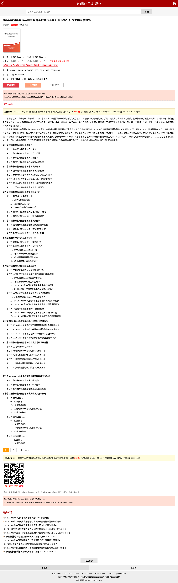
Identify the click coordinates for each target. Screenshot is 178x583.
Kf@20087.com (17, 75)
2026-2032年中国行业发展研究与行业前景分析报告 (32, 521)
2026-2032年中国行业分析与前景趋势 (26, 518)
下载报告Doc (55, 85)
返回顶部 (89, 561)
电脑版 (133, 568)
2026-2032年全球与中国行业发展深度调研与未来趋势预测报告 (37, 533)
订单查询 (33, 85)
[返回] (2, 3)
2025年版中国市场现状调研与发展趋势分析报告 (30, 544)
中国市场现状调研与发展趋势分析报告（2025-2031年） (32, 536)
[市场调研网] (175, 3)
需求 (18, 126)
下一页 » (25, 450)
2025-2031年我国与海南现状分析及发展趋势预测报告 (35, 548)
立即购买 (11, 85)
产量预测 (41, 289)
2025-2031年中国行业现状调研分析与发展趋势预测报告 (32, 540)
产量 (38, 274)
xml (100, 580)
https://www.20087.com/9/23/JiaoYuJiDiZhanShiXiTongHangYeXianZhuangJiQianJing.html (38, 97)
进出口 (27, 389)
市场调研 (12, 129)
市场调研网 (95, 3)
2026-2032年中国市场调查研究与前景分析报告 (30, 525)
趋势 (42, 233)
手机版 (81, 3)
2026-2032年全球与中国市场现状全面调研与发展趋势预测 (35, 529)
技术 (26, 225)
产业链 (31, 157)
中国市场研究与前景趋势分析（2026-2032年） (30, 551)
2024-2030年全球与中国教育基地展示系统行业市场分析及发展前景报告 (60, 129)
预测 (59, 316)
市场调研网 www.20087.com (86, 580)
